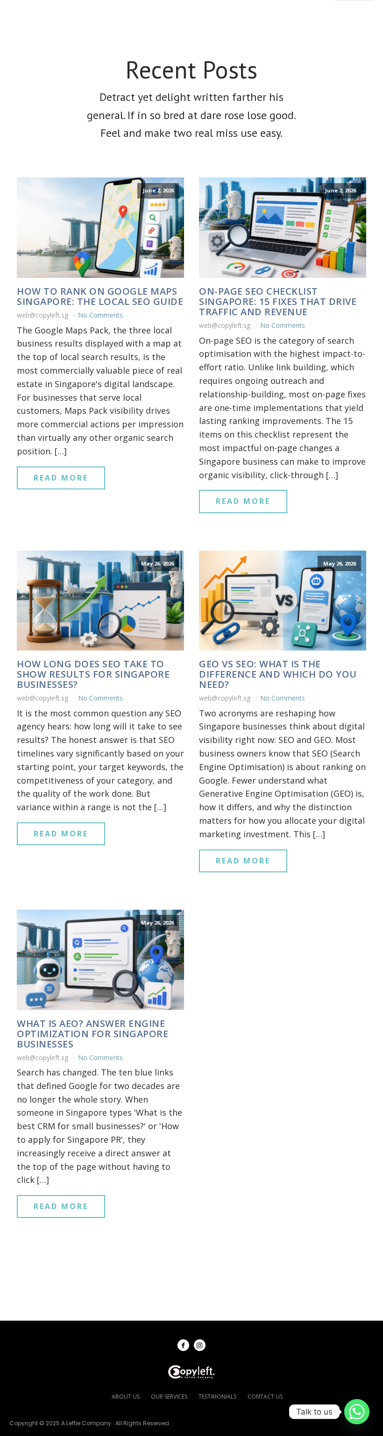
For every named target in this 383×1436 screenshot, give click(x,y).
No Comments (100, 315)
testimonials (217, 1397)
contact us (265, 1397)
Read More (61, 478)
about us (126, 1397)
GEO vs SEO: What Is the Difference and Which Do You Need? (278, 674)
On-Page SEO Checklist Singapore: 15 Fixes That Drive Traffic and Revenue (277, 301)
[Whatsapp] (356, 1411)
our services (169, 1397)
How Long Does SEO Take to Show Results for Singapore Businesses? (93, 674)
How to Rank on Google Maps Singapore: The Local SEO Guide (100, 296)
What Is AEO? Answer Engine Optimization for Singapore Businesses (92, 1034)
